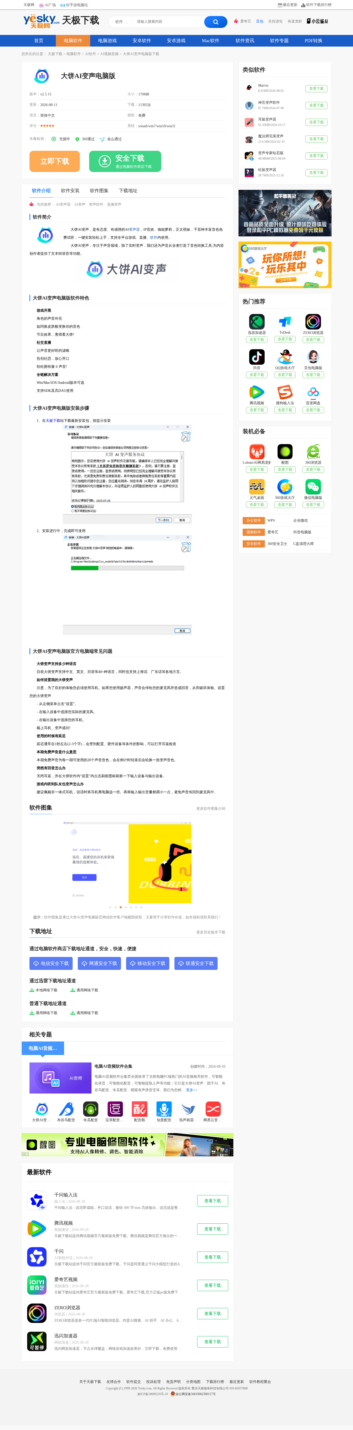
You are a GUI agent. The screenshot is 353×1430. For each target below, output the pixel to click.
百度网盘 (313, 403)
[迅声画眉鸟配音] (189, 1109)
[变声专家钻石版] (249, 155)
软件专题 (279, 40)
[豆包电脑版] (313, 357)
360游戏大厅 (285, 498)
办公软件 (254, 520)
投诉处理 (153, 1382)
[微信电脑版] (313, 487)
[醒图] (285, 452)
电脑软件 (73, 40)
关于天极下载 (90, 1382)
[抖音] (257, 357)
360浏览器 (313, 463)
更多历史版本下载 (210, 932)
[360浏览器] (313, 452)
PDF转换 (314, 40)
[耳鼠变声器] (249, 122)
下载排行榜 (215, 1382)
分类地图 (193, 1382)
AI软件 (90, 54)
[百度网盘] (313, 392)
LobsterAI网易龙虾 (257, 463)
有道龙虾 (295, 21)
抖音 (256, 368)
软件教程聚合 (260, 1382)
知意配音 (164, 1120)
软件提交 (133, 1382)
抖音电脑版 (302, 532)
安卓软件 (142, 40)
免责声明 (173, 1382)
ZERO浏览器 (67, 1307)
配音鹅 (139, 1120)
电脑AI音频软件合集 (113, 1066)
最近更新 (290, 5)
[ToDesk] (285, 322)
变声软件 (96, 204)
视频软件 (254, 532)
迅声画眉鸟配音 (190, 1120)
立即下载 (54, 161)
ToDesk (284, 332)
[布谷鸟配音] (66, 1109)
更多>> (191, 1090)
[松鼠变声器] (249, 172)
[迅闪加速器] (37, 1342)
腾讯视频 (63, 1223)
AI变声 (79, 204)
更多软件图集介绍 (210, 809)
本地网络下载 (46, 990)
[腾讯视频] (37, 1229)
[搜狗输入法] (285, 392)
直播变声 (114, 204)
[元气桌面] (257, 487)
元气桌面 (257, 498)
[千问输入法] (37, 1201)
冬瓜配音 (90, 1120)
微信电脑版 (313, 498)
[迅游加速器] (257, 322)
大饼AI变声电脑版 (43, 1120)
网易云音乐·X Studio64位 (214, 1120)
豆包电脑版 (313, 368)
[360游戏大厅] (285, 487)
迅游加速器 (257, 333)
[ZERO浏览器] (37, 1314)
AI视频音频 (109, 54)
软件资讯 (245, 40)
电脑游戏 (107, 40)
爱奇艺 (245, 21)
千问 (59, 1251)
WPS (271, 520)
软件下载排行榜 (319, 5)
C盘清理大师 (303, 544)
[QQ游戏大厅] (285, 357)
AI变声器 (63, 204)
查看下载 (212, 1201)
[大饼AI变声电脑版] (41, 1109)
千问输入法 (66, 1194)
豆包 (259, 21)
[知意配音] (164, 1109)
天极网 (29, 5)
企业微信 (300, 520)
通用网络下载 (87, 990)
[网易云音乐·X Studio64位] (213, 1109)
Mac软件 (210, 40)
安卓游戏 (176, 40)
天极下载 (80, 20)
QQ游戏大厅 (285, 368)
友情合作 (113, 1382)
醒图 (285, 463)
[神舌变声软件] (249, 105)
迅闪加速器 (66, 1335)
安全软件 (254, 544)
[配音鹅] (139, 1109)
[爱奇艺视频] (37, 1285)
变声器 (134, 229)
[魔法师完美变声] (249, 139)
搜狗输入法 (285, 403)
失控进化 (275, 21)
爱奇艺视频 (66, 1279)
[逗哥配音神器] (115, 1109)
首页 (38, 40)
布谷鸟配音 (66, 1120)
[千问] (37, 1257)
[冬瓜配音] (91, 1109)
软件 (153, 237)
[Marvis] (249, 88)
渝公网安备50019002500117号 (195, 1394)
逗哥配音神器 (116, 1120)
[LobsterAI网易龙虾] (257, 452)
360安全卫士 (277, 544)
